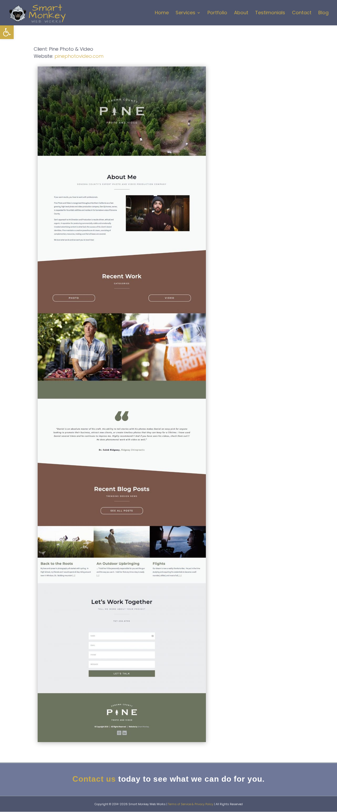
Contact (301, 13)
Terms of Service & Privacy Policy (190, 804)
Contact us (94, 779)
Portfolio (217, 13)
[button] (7, 32)
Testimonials (270, 13)
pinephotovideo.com (78, 56)
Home (162, 13)
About (241, 13)
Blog (323, 13)
